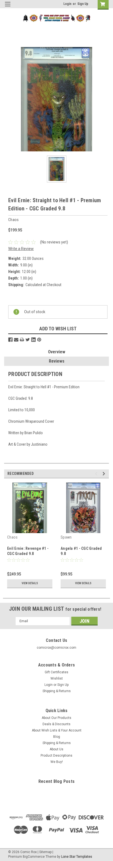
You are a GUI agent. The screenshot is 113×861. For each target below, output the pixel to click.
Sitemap (45, 852)
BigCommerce (34, 857)
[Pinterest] (39, 339)
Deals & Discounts (56, 724)
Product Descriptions (56, 755)
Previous (97, 474)
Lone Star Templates (76, 857)
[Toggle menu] (7, 7)
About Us (56, 749)
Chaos (12, 537)
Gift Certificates (56, 672)
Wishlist (56, 678)
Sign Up (82, 4)
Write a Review (21, 248)
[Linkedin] (33, 339)
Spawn (66, 537)
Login (67, 4)
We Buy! (56, 762)
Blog (56, 737)
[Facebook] (10, 339)
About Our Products (56, 718)
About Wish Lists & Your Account (56, 730)
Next (105, 474)
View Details (30, 583)
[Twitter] (28, 339)
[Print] (22, 339)
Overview (56, 351)
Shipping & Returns (57, 691)
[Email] (16, 339)
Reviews (56, 361)
